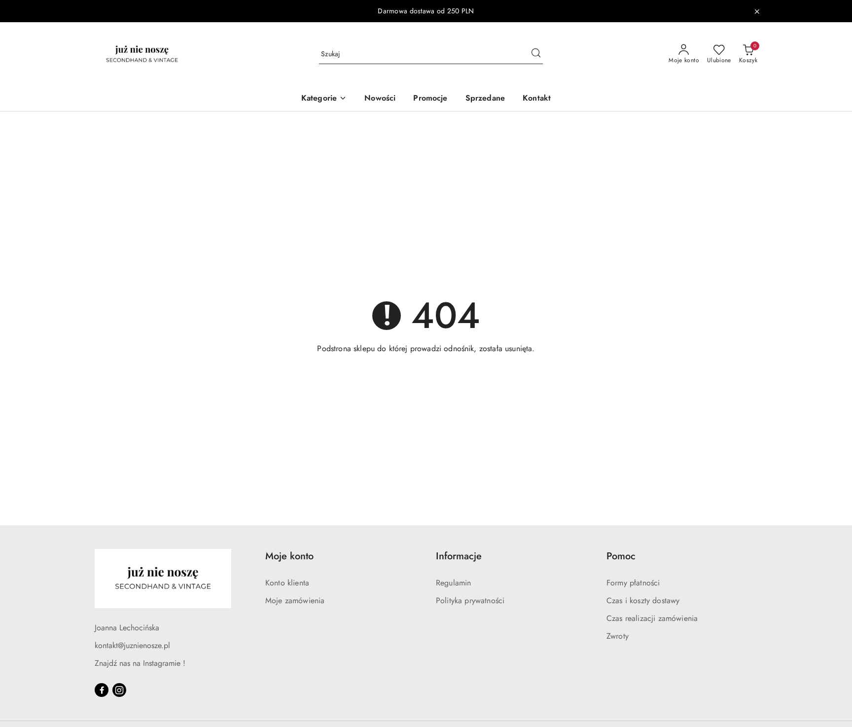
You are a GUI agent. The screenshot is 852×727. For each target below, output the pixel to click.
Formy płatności (633, 582)
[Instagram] (119, 690)
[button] (324, 98)
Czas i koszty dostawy (642, 600)
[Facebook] (101, 690)
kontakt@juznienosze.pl (132, 645)
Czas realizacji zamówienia (652, 618)
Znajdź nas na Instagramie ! (140, 663)
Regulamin (453, 582)
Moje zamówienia (294, 600)
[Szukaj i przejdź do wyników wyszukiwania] (536, 54)
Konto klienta (287, 582)
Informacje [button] (459, 556)
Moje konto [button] (289, 556)
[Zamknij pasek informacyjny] (756, 11)
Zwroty (617, 636)
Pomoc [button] (621, 556)
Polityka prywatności (470, 600)
